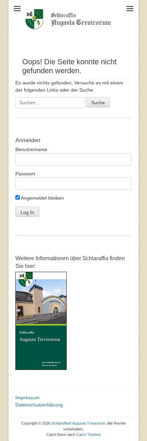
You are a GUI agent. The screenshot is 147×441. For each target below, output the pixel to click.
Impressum (27, 397)
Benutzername (31, 149)
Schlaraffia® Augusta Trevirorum (78, 423)
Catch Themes (88, 434)
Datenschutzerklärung (39, 404)
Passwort (25, 173)
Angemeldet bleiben (42, 198)
